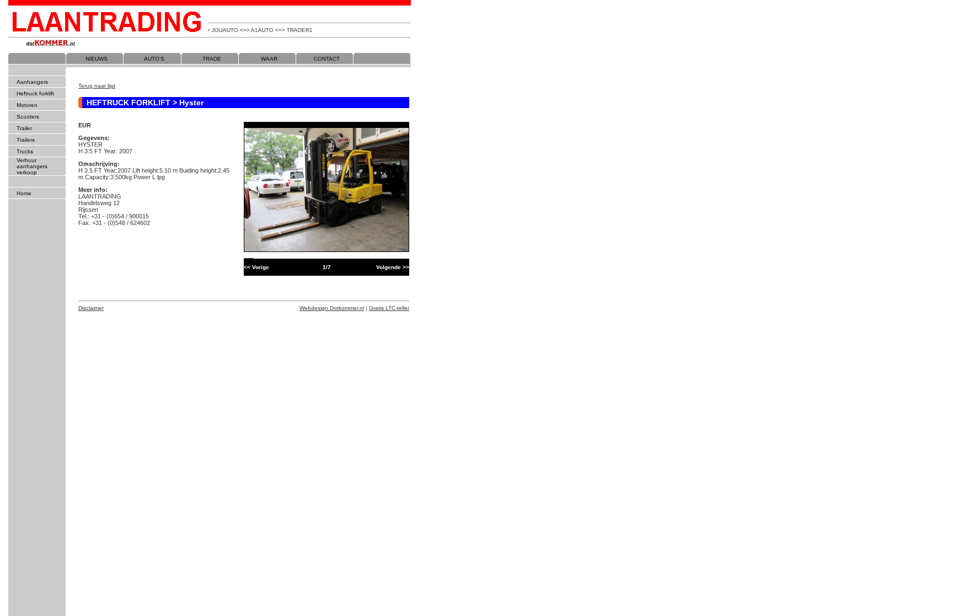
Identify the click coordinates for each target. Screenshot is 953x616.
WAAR (269, 59)
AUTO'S (154, 59)
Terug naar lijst (96, 86)
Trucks (25, 151)
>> (392, 267)
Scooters (28, 117)
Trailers (26, 140)
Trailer (24, 128)
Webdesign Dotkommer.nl (331, 308)
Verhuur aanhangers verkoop (32, 166)
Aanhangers (32, 82)
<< (256, 267)
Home (24, 193)
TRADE (211, 59)
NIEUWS (96, 59)
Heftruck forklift (35, 93)
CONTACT (327, 59)
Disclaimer (91, 308)
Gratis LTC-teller (389, 308)
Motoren (27, 105)
